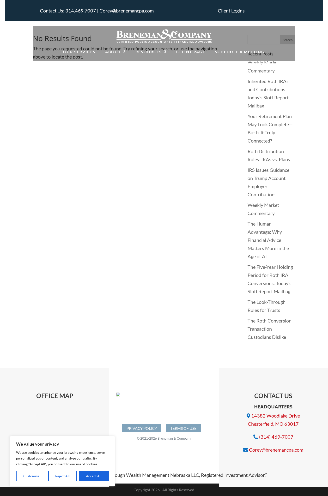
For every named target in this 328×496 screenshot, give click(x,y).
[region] (62, 461)
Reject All (62, 476)
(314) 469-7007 (276, 437)
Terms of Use (183, 428)
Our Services (79, 51)
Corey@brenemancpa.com (276, 450)
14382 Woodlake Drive (275, 415)
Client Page (190, 51)
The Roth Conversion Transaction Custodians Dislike (270, 329)
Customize (31, 476)
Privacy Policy (142, 428)
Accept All (94, 476)
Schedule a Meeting (240, 51)
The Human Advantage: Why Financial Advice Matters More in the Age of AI (268, 240)
